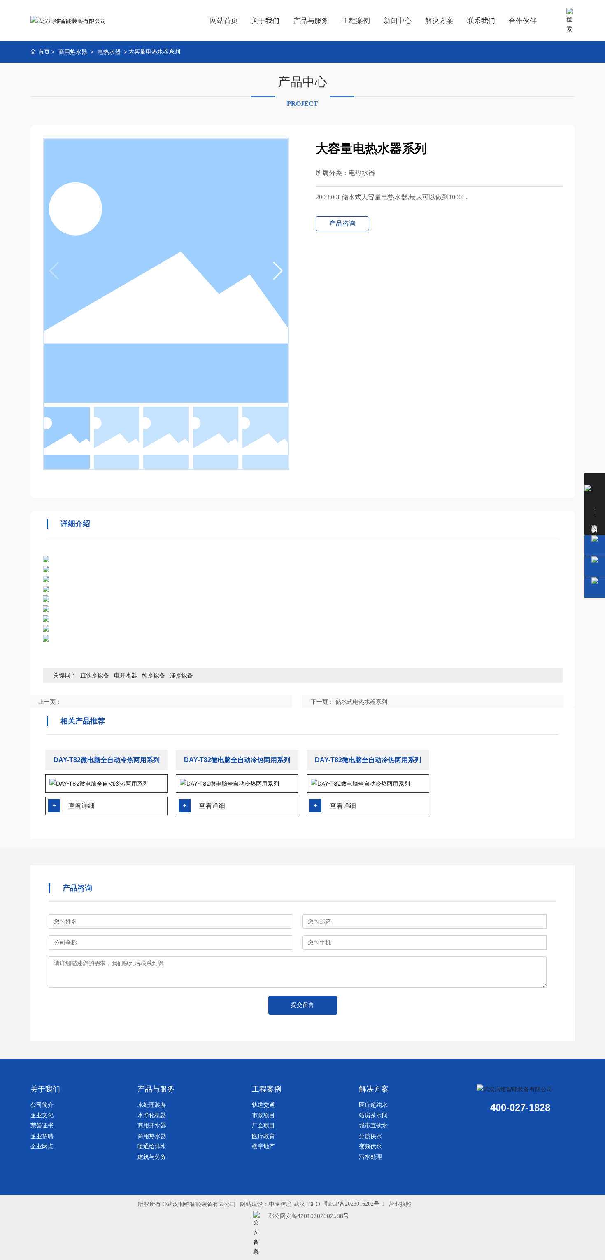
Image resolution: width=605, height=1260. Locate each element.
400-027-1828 (520, 1107)
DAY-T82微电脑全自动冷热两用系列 (107, 759)
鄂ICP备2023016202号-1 (354, 1204)
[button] (278, 271)
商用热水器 (72, 51)
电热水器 (109, 51)
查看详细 (81, 805)
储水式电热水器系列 (361, 701)
